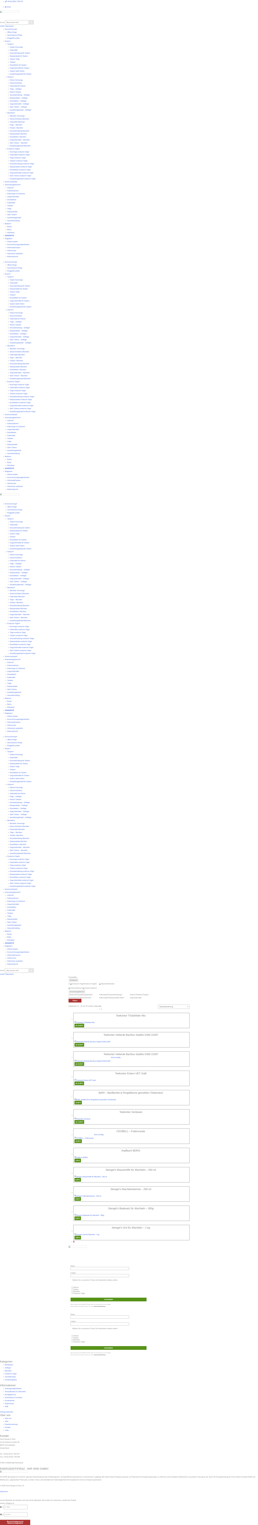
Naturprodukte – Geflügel (19, 98)
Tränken (13, 62)
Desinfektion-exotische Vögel (20, 170)
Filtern (75, 1000)
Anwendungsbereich (12, 185)
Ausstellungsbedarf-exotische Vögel (22, 179)
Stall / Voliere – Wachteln (19, 143)
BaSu (9, 229)
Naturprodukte (12, 212)
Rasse (7, 41)
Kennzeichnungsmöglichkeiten (18, 244)
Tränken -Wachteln (16, 128)
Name (73, 1266)
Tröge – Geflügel (16, 89)
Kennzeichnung (10, 29)
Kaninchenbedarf (11, 182)
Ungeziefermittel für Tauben (19, 68)
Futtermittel (14, 50)
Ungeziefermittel (13, 197)
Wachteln (10, 113)
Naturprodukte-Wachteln (18, 134)
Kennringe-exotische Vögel (19, 152)
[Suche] (31, 22)
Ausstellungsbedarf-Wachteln (20, 146)
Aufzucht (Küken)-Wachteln (19, 119)
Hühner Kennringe (16, 80)
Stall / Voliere (12, 214)
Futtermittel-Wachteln (17, 122)
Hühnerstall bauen (13, 247)
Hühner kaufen (12, 241)
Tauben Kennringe (16, 47)
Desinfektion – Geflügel (18, 101)
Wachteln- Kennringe (17, 116)
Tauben (10, 44)
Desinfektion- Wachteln (18, 137)
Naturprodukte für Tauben (19, 56)
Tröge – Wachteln (16, 125)
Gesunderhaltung (13, 221)
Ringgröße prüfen (13, 38)
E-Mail (73, 1273)
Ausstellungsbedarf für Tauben (20, 74)
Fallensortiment (12, 191)
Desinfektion (11, 200)
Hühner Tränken (15, 92)
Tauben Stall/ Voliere (17, 71)
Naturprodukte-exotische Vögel (21, 167)
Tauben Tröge (15, 59)
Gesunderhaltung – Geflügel (20, 95)
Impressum (4, 1491)
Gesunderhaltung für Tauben (20, 53)
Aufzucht (10, 188)
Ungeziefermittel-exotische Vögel (21, 173)
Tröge (9, 209)
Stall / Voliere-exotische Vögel (20, 176)
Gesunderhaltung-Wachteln (19, 131)
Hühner (10, 77)
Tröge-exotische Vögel (18, 158)
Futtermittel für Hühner (18, 86)
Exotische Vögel (13, 149)
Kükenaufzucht (12, 256)
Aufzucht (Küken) (16, 83)
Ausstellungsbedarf (14, 217)
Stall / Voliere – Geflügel (18, 107)
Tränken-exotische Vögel (19, 161)
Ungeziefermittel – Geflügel (19, 104)
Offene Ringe (12, 32)
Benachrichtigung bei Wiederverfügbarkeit (15, 1522)
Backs (9, 226)
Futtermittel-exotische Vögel (20, 155)
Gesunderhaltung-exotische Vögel (22, 164)
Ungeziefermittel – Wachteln (20, 140)
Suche (2, 22)
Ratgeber (8, 238)
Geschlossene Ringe (14, 35)
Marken (7, 224)
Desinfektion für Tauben (18, 65)
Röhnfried (10, 232)
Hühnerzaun (11, 250)
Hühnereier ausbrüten (15, 253)
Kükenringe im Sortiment (16, 194)
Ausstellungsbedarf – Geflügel (20, 110)
